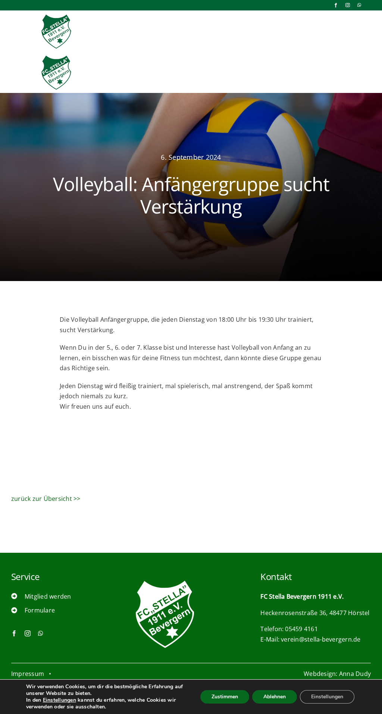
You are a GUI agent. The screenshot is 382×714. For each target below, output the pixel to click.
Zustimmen (225, 696)
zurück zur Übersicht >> (46, 499)
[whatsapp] (359, 5)
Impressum (27, 674)
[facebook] (336, 5)
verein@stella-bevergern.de (320, 639)
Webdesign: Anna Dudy (337, 674)
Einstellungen (59, 700)
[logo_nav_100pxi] (56, 16)
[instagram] (347, 5)
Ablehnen (274, 696)
